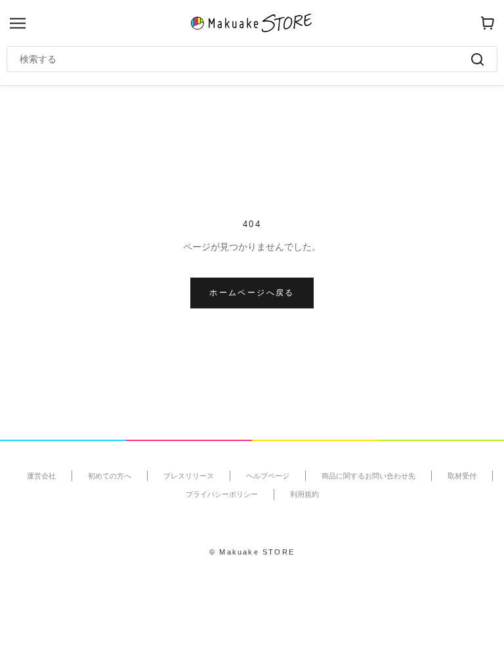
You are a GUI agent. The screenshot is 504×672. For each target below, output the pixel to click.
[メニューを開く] (18, 23)
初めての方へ (109, 476)
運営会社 (41, 476)
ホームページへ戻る (252, 292)
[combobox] (245, 59)
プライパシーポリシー (222, 494)
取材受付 (462, 476)
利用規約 (304, 494)
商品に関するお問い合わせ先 (368, 476)
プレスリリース (188, 476)
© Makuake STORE (252, 552)
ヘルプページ (267, 476)
